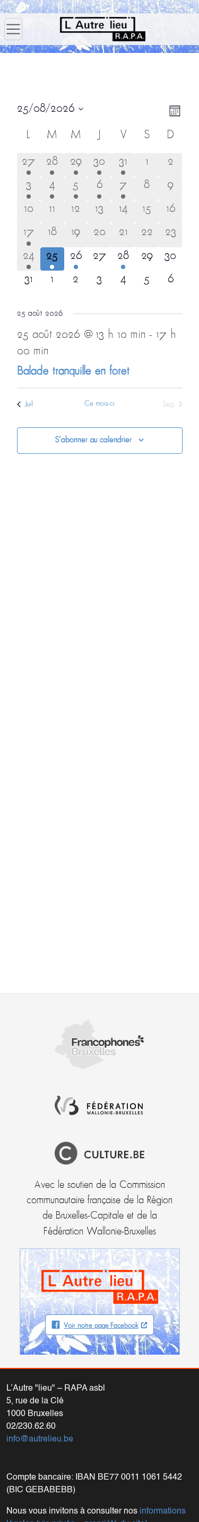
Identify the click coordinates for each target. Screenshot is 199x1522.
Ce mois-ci (99, 404)
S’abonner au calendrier (93, 440)
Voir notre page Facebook (101, 1326)
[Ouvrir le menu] (13, 29)
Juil (29, 404)
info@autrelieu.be (39, 1439)
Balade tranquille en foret (73, 371)
